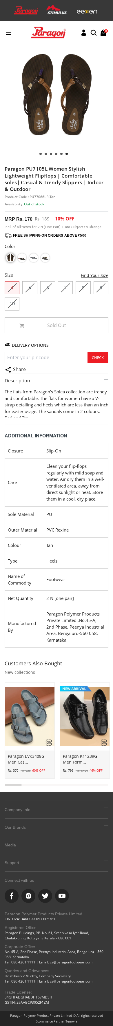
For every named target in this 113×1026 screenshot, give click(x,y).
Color (10, 246)
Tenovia (71, 1021)
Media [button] (10, 845)
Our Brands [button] (15, 827)
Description (17, 380)
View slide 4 (51, 154)
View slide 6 (40, 154)
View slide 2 (61, 154)
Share (19, 369)
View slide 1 (66, 154)
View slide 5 (46, 154)
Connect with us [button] (19, 880)
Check (98, 357)
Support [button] (12, 862)
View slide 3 (56, 154)
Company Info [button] (17, 809)
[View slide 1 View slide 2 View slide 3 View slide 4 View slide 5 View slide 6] (56, 105)
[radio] (10, 257)
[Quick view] (46, 742)
